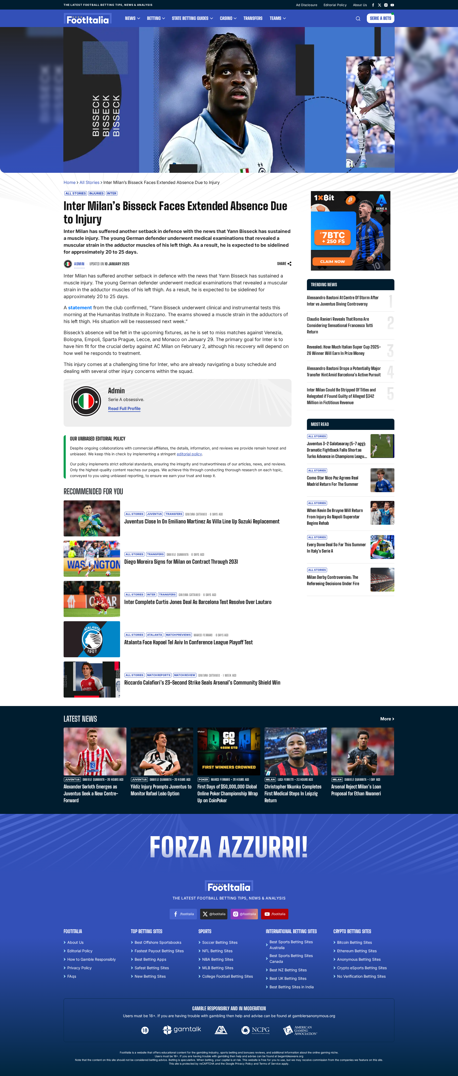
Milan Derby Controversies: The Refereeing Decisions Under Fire (333, 580)
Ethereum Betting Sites (357, 951)
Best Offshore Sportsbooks (158, 942)
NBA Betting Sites (217, 959)
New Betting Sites (150, 976)
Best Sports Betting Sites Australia (291, 945)
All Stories (89, 182)
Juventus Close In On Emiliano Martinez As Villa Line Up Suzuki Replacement (202, 521)
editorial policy (189, 454)
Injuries (96, 193)
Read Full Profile (124, 408)
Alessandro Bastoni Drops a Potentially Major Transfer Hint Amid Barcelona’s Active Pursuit (344, 371)
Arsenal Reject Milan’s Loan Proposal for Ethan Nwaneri (356, 790)
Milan (270, 779)
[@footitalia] (379, 5)
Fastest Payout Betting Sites (159, 951)
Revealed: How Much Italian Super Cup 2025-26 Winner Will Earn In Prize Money (344, 350)
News (130, 18)
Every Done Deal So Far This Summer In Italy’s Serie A (336, 547)
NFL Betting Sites (217, 951)
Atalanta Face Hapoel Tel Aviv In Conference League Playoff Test (188, 642)
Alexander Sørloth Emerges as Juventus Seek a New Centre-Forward (91, 793)
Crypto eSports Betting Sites (362, 967)
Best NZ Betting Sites (288, 970)
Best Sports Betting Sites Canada (291, 958)
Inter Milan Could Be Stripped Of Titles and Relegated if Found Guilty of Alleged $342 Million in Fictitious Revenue (341, 396)
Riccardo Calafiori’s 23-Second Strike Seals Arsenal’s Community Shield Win (202, 682)
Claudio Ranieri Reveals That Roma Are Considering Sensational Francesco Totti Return (340, 325)
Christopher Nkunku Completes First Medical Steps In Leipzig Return (293, 793)
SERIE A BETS (380, 18)
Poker (203, 779)
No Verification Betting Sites (361, 976)
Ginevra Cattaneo (196, 514)
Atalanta (154, 634)
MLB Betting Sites (217, 967)
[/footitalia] (373, 5)
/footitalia (187, 914)
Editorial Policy (335, 5)
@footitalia (217, 914)
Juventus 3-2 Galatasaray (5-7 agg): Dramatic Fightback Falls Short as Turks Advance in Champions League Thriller (336, 450)
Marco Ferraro (203, 635)
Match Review (184, 675)
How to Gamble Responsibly (91, 959)
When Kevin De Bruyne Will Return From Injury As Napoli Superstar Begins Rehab (335, 517)
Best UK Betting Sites (288, 978)
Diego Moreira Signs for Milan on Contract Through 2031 (181, 561)
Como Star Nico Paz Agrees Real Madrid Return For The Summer (332, 481)
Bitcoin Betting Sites (354, 942)
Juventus (154, 513)
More (385, 718)
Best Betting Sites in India (292, 987)
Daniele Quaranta (177, 555)
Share (281, 263)
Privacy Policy (79, 967)
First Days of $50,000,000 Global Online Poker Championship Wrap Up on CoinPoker (227, 793)
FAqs (71, 976)
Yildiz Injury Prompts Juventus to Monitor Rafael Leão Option (161, 790)
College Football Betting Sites (227, 976)
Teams (275, 18)
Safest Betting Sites (152, 967)
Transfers (253, 18)
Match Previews (178, 634)
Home (70, 182)
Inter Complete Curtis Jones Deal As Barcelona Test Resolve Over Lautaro (197, 602)
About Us (360, 5)
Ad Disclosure (306, 5)
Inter (111, 193)
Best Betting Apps (150, 959)
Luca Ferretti (286, 780)
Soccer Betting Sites (219, 942)
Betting (154, 18)
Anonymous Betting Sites (359, 959)
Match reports (158, 675)
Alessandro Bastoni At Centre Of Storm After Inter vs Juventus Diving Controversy (343, 300)
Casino (226, 18)
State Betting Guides (190, 18)
